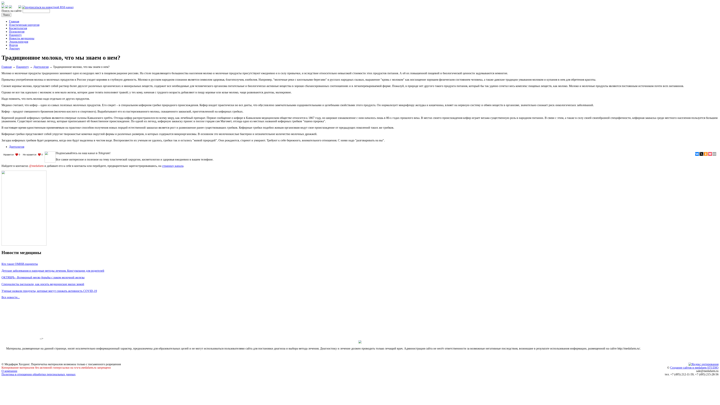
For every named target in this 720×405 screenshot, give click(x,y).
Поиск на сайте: (12, 10)
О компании (9, 371)
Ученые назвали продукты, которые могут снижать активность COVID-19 (49, 290)
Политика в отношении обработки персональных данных (39, 374)
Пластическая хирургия (24, 24)
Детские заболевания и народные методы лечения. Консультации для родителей (53, 270)
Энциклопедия (18, 41)
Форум (13, 45)
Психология (16, 31)
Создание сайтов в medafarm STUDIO (694, 367)
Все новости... (11, 297)
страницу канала (172, 165)
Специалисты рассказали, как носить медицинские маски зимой (43, 284)
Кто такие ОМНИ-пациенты (20, 264)
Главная (14, 21)
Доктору (14, 48)
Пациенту (15, 35)
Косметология (18, 28)
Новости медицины (21, 38)
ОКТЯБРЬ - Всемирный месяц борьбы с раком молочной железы (43, 277)
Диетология (41, 66)
